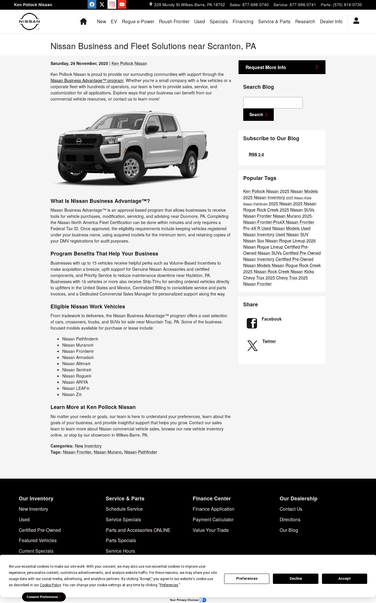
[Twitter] (102, 4)
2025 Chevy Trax (282, 277)
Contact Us (291, 508)
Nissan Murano (108, 452)
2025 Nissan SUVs (297, 210)
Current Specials (36, 550)
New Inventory (88, 446)
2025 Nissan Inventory (264, 197)
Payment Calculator (213, 519)
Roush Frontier (174, 21)
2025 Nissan (281, 203)
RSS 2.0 (256, 154)
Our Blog (289, 530)
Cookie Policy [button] (50, 585)
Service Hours (120, 550)
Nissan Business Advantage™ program (87, 80)
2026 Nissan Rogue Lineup (279, 244)
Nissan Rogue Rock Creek (296, 265)
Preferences (247, 579)
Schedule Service (124, 508)
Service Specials (123, 519)
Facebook (272, 319)
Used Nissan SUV (292, 234)
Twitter (269, 341)
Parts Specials (121, 540)
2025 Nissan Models (299, 191)
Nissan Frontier (77, 452)
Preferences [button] (169, 585)
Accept (344, 579)
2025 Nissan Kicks (298, 198)
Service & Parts (274, 21)
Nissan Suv (254, 240)
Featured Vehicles (38, 540)
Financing (243, 21)
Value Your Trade (211, 530)
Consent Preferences (42, 596)
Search (256, 114)
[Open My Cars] (355, 21)
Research (305, 21)
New (101, 21)
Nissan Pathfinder (140, 452)
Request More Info (266, 67)
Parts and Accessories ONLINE (138, 530)
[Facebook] (92, 4)
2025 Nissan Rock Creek (267, 271)
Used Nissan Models (281, 228)
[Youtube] (122, 4)
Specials (219, 21)
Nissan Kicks (302, 271)
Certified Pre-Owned (40, 530)
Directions (290, 519)
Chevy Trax (254, 277)
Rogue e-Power (138, 21)
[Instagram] (112, 4)
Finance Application (213, 508)
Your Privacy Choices (184, 600)
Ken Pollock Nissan (129, 63)
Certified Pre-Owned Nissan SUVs (276, 250)
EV (114, 21)
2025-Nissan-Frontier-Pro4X (278, 219)
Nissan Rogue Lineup (285, 240)
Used (199, 21)
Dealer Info (331, 21)
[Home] (29, 21)
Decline (296, 579)
